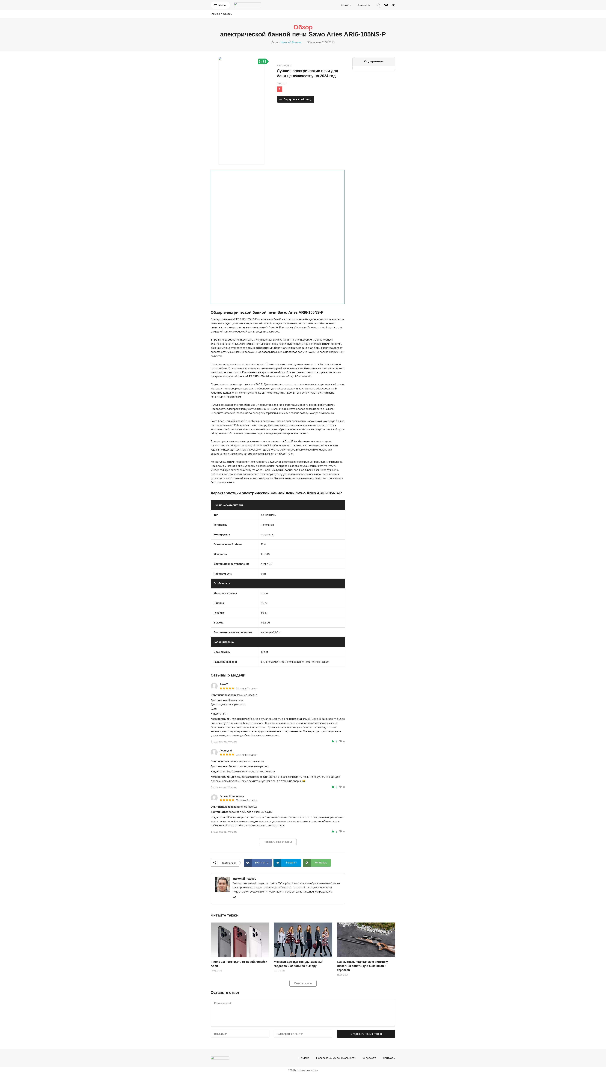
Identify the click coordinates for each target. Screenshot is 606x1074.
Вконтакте (261, 862)
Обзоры (227, 13)
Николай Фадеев (291, 42)
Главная (215, 13)
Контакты (364, 5)
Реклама (304, 1058)
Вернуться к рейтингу (297, 99)
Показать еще (303, 983)
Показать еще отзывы (278, 841)
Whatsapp (321, 862)
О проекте (369, 1058)
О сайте (346, 5)
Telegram (291, 862)
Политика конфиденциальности (336, 1058)
